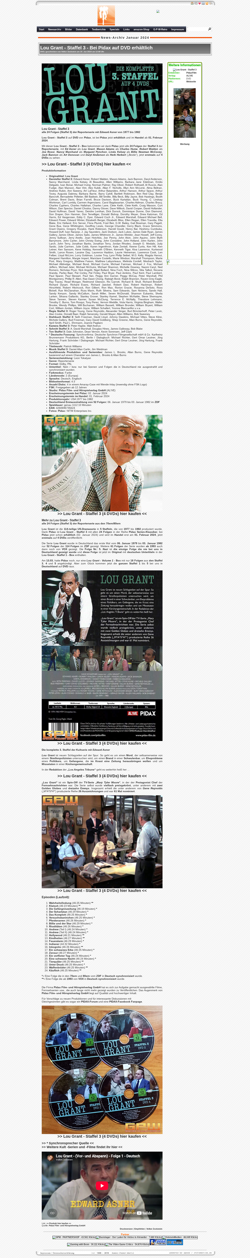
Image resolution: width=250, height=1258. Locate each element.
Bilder (68, 29)
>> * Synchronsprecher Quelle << (68, 1143)
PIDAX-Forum (89, 1001)
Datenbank (82, 29)
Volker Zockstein (154, 1229)
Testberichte (99, 29)
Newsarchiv (54, 29)
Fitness (118, 1247)
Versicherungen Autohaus (136, 1247)
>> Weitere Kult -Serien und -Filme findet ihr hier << (82, 1147)
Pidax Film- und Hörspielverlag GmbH (82, 390)
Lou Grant (71, 176)
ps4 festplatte (107, 1247)
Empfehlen (139, 1229)
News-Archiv (113, 37)
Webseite (191, 81)
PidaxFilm (191, 73)
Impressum (177, 29)
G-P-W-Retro (160, 29)
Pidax (87, 137)
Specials (114, 29)
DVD (42, 52)
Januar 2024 (137, 37)
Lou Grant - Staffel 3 (54, 137)
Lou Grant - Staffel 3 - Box (70, 146)
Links (126, 29)
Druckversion (126, 1229)
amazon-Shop (141, 29)
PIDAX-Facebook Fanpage (125, 1001)
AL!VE (189, 75)
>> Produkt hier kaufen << (58, 1223)
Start (41, 29)
